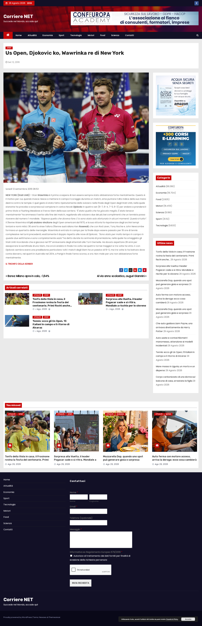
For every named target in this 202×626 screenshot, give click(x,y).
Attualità (32, 35)
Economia (48, 35)
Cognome (94, 501)
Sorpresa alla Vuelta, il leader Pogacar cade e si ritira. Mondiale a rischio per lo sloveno (126, 302)
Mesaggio (76, 529)
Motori (91, 35)
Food (102, 35)
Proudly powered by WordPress (17, 617)
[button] (198, 35)
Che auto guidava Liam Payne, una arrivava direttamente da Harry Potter (174, 327)
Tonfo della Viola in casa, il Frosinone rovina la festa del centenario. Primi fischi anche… (52, 302)
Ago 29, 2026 (14, 464)
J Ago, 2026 (41, 309)
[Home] (8, 35)
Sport (61, 35)
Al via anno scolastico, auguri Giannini (121, 276)
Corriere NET (18, 16)
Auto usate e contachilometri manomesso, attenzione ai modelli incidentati (174, 341)
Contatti (129, 35)
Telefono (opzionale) (81, 518)
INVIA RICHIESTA (80, 583)
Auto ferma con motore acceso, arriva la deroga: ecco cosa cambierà (173, 298)
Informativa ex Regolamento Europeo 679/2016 (96, 552)
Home (19, 35)
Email (73, 506)
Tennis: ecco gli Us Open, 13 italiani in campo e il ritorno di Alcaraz (51, 324)
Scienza (115, 35)
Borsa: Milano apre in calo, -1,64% (28, 276)
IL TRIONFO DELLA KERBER (19, 263)
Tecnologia (76, 35)
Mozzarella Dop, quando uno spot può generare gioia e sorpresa (123, 458)
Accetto (188, 619)
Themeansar (54, 617)
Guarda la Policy (172, 619)
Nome (74, 492)
